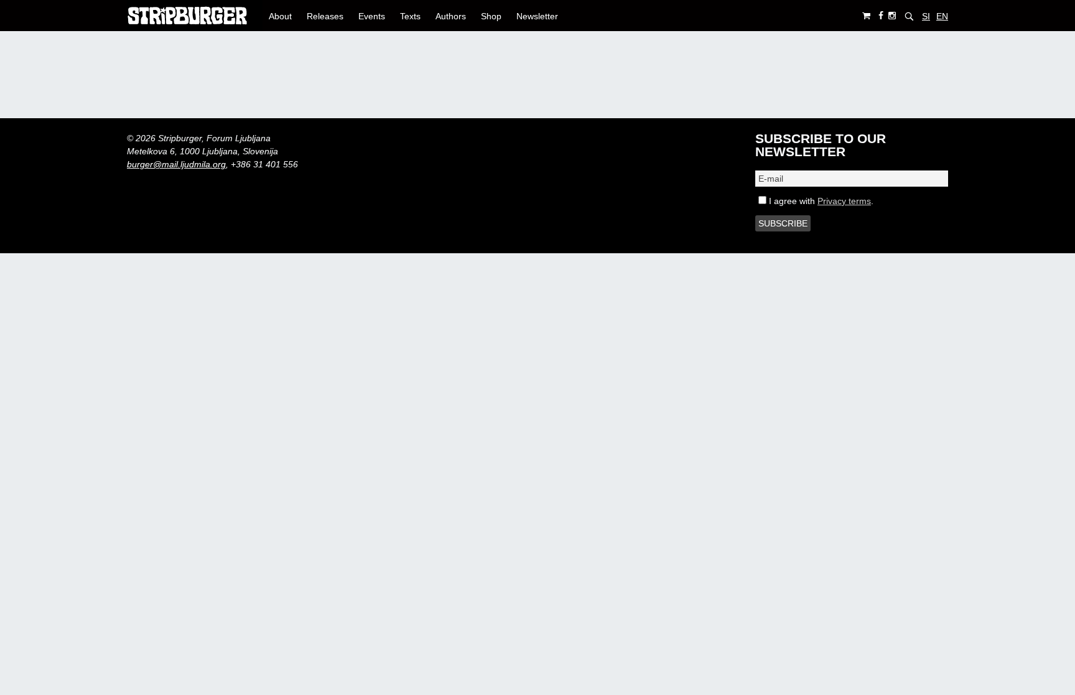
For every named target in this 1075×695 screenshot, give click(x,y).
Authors (450, 16)
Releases (325, 16)
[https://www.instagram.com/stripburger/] (892, 15)
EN (942, 16)
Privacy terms (844, 201)
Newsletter (537, 16)
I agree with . (819, 201)
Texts (410, 16)
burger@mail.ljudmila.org (176, 164)
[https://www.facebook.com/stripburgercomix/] (880, 15)
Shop (491, 16)
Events (371, 16)
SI (926, 16)
